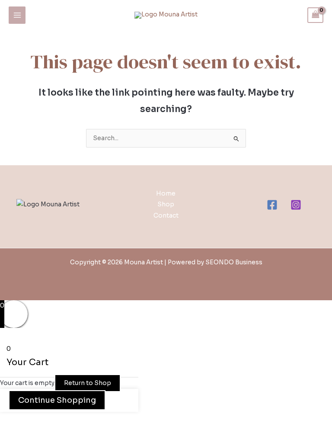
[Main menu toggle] (17, 14)
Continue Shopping (57, 400)
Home (166, 193)
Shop (165, 204)
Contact (166, 215)
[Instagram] (295, 204)
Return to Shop (87, 383)
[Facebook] (272, 204)
